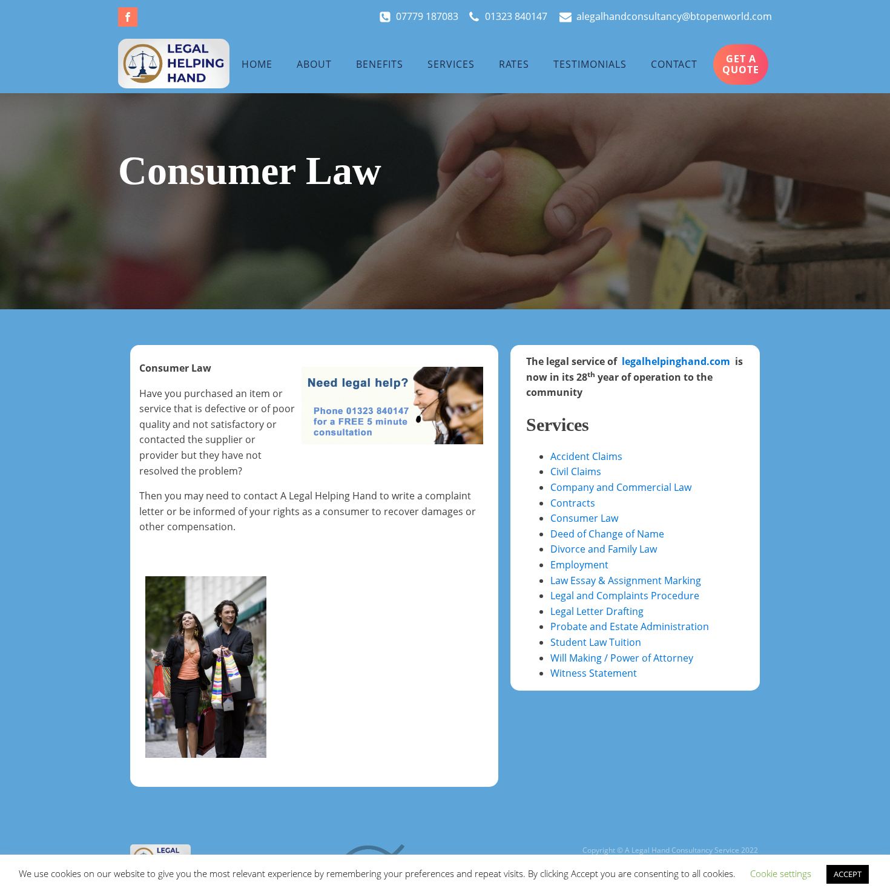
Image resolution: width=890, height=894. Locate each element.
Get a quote (740, 64)
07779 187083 (432, 16)
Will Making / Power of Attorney (621, 658)
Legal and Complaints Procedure (624, 595)
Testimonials (590, 64)
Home (257, 64)
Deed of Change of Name (607, 534)
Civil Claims (575, 471)
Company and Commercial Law (620, 487)
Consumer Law (584, 518)
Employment (579, 564)
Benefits (379, 64)
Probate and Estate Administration (629, 626)
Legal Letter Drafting (597, 611)
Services (451, 64)
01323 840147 (517, 16)
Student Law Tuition (595, 642)
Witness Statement (593, 673)
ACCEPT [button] (848, 874)
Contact (674, 64)
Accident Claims (586, 456)
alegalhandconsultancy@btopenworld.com (674, 16)
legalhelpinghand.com (676, 361)
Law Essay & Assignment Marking (625, 580)
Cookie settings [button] (780, 873)
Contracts (572, 503)
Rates (514, 64)
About (314, 64)
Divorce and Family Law (603, 549)
